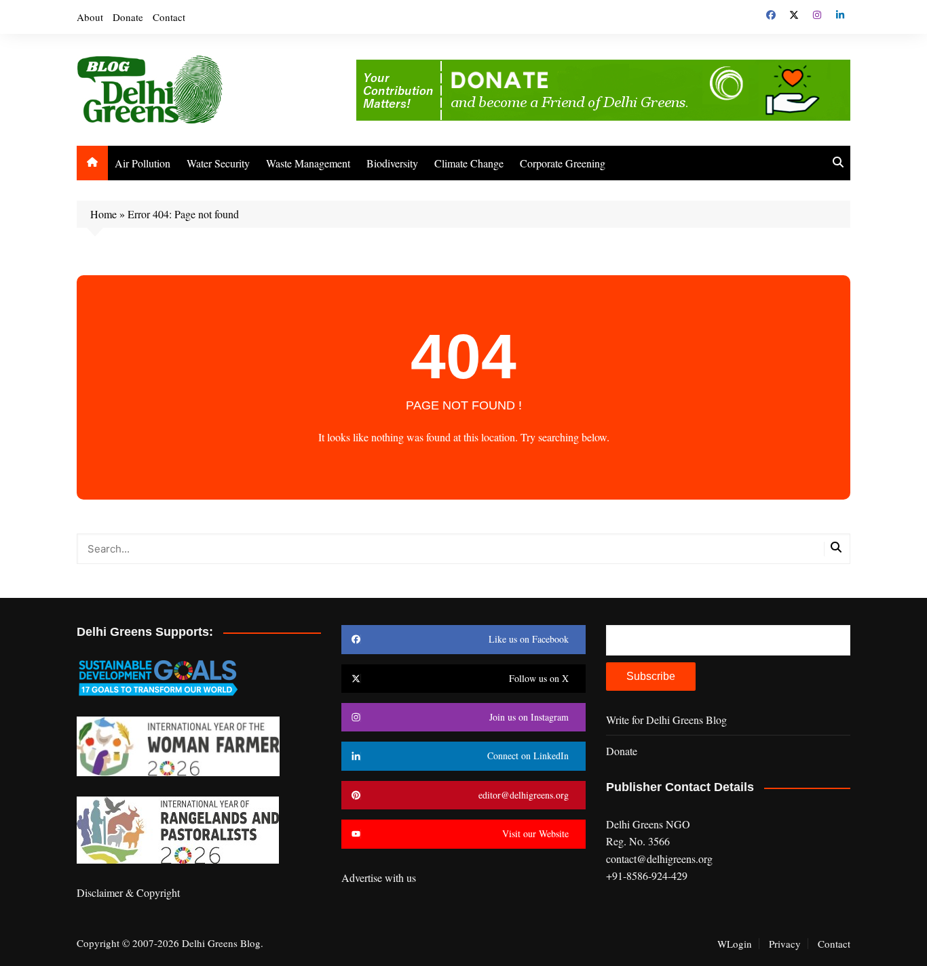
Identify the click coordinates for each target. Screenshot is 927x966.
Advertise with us (378, 877)
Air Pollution (142, 163)
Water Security (218, 163)
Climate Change (469, 163)
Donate (128, 17)
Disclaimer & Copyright (128, 892)
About (90, 17)
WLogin (734, 943)
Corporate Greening (562, 163)
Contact (169, 17)
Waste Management (308, 163)
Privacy (785, 943)
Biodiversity (392, 163)
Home (103, 214)
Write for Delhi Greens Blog (666, 719)
